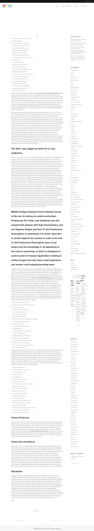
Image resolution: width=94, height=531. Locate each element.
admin (43, 21)
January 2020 (74, 429)
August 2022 (73, 354)
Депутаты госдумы (75, 202)
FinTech (72, 109)
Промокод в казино (75, 233)
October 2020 (74, 407)
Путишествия (74, 236)
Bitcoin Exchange (75, 87)
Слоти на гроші (74, 241)
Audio (72, 72)
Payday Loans (74, 160)
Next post (57, 520)
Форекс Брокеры (75, 248)
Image (72, 128)
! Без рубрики (74, 70)
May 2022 (73, 361)
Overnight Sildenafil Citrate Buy (23, 157)
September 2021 (74, 380)
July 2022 (73, 356)
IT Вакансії (73, 136)
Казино (72, 214)
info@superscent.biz (88, 1)
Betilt (72, 82)
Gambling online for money (77, 121)
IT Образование (74, 138)
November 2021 (74, 375)
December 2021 (74, 373)
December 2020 (74, 402)
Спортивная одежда (75, 243)
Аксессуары (74, 192)
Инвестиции (74, 209)
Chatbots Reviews (75, 97)
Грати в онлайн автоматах (77, 199)
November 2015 (74, 446)
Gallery (72, 119)
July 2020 (73, 415)
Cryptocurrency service (76, 104)
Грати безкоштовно (75, 197)
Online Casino (74, 153)
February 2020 (74, 427)
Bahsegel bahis (74, 80)
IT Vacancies (74, 133)
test (71, 172)
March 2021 (73, 395)
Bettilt (72, 85)
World (72, 187)
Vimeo (72, 185)
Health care (73, 126)
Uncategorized (60, 21)
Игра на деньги (74, 204)
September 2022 (74, 351)
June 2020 (73, 417)
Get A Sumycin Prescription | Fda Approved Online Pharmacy (78, 44)
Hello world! (73, 458)
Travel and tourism (75, 180)
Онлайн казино (74, 231)
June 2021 (73, 388)
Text (72, 175)
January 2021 (74, 400)
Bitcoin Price (73, 92)
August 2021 (73, 383)
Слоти (72, 238)
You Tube (73, 189)
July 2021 (73, 385)
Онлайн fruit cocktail (75, 229)
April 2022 (73, 363)
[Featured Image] (78, 276)
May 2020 (73, 419)
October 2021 (74, 378)
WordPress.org (74, 269)
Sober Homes (74, 165)
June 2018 (73, 444)
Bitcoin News (74, 89)
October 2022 (74, 349)
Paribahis (73, 158)
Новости (73, 221)
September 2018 (74, 441)
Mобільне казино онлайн (76, 146)
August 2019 (73, 434)
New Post (73, 148)
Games (72, 124)
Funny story (73, 116)
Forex (72, 111)
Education (73, 107)
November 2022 (74, 346)
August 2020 (73, 412)
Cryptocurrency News (76, 102)
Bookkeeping (74, 94)
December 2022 (74, 344)
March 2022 (73, 366)
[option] (73, 294)
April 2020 (73, 422)
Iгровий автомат (74, 141)
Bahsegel (73, 77)
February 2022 (74, 368)
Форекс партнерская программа (78, 253)
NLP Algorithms (74, 150)
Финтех (72, 246)
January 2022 (74, 371)
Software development (76, 170)
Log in (72, 262)
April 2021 (73, 393)
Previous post (19, 520)
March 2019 (73, 439)
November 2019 (74, 432)
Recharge (73, 163)
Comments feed (74, 267)
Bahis (72, 75)
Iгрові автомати (74, 143)
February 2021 (74, 397)
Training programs (75, 177)
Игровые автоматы (75, 207)
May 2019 (73, 437)
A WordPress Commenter (76, 456)
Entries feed (73, 265)
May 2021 (73, 390)
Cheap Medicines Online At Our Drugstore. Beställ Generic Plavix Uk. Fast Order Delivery (78, 52)
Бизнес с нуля (74, 194)
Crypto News (74, 99)
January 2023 (74, 341)
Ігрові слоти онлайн (75, 211)
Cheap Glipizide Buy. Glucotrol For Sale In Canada (78, 47)
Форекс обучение (75, 250)
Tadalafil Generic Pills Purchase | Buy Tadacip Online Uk (78, 40)
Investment (73, 131)
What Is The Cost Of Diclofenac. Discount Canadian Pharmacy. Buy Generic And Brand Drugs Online (78, 58)
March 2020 (73, 424)
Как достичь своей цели (76, 219)
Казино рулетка (74, 216)
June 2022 (73, 358)
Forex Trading (74, 114)
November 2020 (74, 405)
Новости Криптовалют (76, 224)
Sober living (73, 167)
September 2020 (74, 410)
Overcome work (74, 155)
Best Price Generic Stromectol (54, 112)
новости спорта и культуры (77, 226)
